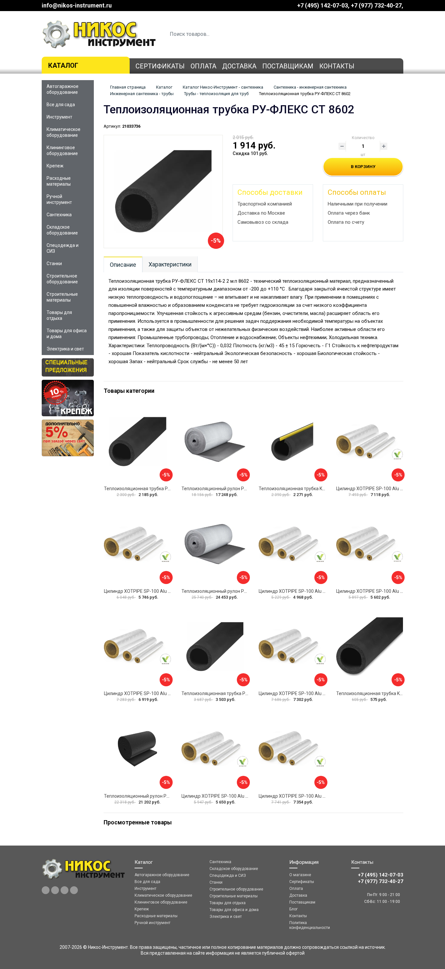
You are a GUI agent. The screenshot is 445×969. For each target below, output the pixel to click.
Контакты (336, 66)
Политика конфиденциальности (309, 925)
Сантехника (59, 214)
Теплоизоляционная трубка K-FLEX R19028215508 (390, 693)
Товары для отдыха (59, 315)
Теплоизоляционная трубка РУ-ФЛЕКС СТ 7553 (232, 693)
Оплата (203, 66)
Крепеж (55, 165)
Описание (123, 264)
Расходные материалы (59, 181)
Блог (293, 909)
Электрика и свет (65, 348)
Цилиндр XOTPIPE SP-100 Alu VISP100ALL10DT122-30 (161, 693)
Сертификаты (160, 66)
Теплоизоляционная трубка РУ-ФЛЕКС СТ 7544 (155, 488)
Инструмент (59, 117)
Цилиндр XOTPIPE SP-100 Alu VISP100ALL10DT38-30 (315, 796)
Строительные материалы (62, 297)
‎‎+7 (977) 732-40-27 (376, 5)
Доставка (239, 66)
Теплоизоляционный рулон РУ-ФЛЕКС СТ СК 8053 (157, 796)
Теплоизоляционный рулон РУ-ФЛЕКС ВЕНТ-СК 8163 (238, 591)
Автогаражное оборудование (63, 89)
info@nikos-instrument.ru (77, 5)
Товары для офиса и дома (67, 333)
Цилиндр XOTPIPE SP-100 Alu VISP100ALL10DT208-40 (316, 591)
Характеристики (170, 264)
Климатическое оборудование (63, 132)
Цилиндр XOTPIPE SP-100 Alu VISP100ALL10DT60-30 (160, 591)
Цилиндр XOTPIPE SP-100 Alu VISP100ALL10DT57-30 (237, 796)
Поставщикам (287, 66)
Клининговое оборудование (62, 150)
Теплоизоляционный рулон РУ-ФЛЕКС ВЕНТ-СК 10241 (239, 488)
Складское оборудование (62, 229)
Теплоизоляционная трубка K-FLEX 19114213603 (311, 488)
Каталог (63, 65)
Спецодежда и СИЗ (63, 248)
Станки (54, 263)
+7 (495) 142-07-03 (322, 5)
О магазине (300, 875)
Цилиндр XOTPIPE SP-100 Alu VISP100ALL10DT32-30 (315, 693)
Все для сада (61, 104)
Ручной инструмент (59, 199)
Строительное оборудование (62, 278)
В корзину (363, 166)
